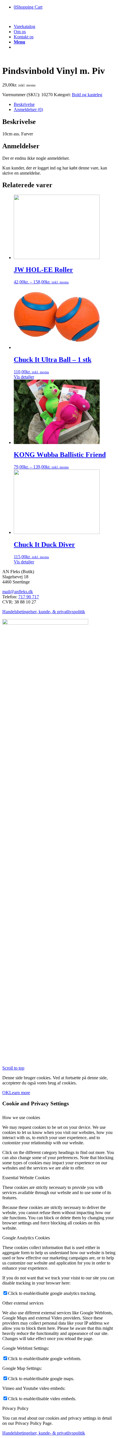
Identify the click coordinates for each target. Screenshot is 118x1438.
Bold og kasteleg (87, 94)
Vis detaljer (24, 376)
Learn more (19, 1092)
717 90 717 (28, 596)
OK (5, 1092)
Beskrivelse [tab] (24, 104)
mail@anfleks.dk (17, 591)
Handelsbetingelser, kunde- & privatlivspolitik (43, 611)
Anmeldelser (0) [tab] (28, 109)
